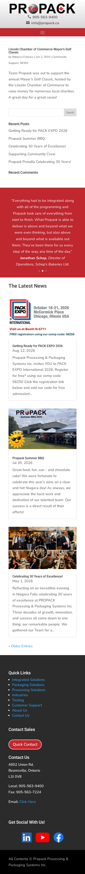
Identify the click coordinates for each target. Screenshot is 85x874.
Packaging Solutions (28, 684)
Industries (20, 695)
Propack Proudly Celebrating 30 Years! (39, 161)
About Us (19, 710)
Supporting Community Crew (31, 154)
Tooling (18, 700)
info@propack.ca (45, 23)
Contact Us (20, 715)
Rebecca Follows (22, 57)
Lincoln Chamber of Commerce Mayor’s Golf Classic (39, 50)
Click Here (27, 801)
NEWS (24, 63)
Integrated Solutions (28, 679)
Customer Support (27, 705)
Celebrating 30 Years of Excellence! (37, 146)
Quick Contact (25, 744)
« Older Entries (20, 646)
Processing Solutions (28, 690)
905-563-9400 (45, 17)
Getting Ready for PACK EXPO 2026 (37, 130)
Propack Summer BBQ (26, 138)
